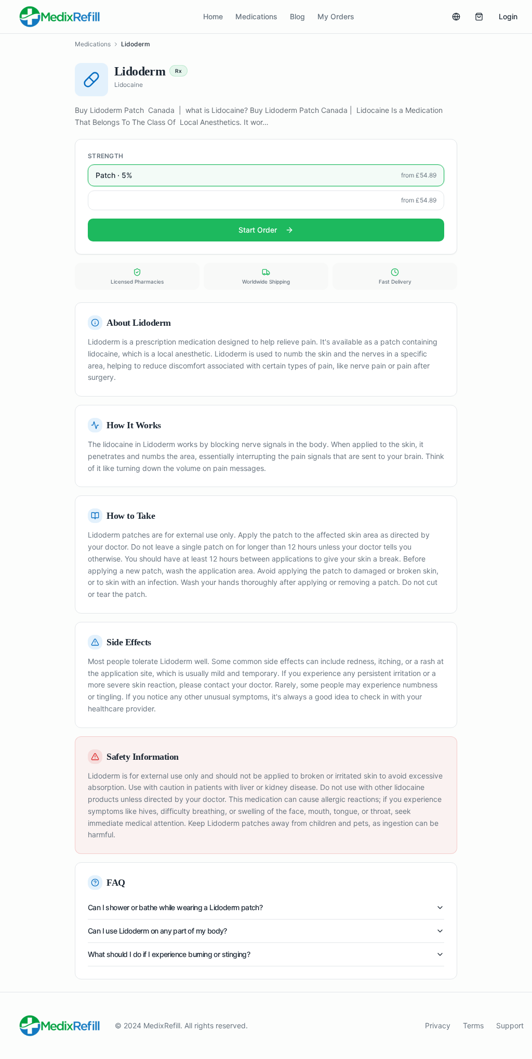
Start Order (257, 229)
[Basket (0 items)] (479, 16)
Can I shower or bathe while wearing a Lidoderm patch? (175, 907)
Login (508, 16)
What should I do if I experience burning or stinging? (169, 954)
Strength (105, 156)
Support (510, 1025)
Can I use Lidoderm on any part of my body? (157, 930)
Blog (297, 16)
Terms (473, 1025)
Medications (256, 16)
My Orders (335, 16)
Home (213, 16)
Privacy (437, 1025)
